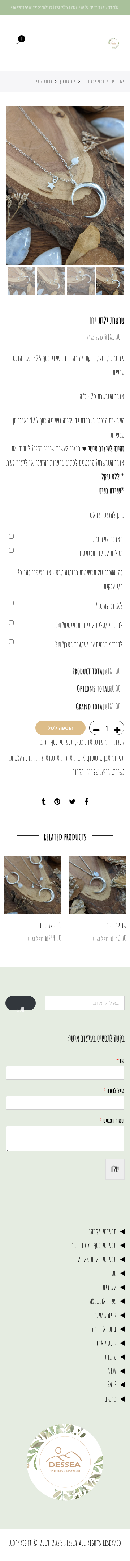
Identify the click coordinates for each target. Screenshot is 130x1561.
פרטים (110, 1398)
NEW (112, 1371)
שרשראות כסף (67, 81)
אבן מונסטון (99, 758)
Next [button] (18, 185)
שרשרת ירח (115, 925)
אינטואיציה (49, 758)
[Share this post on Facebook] (86, 802)
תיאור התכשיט (112, 1120)
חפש (20, 1007)
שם (120, 1060)
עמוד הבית (118, 81)
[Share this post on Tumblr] (44, 802)
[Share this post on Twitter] (72, 802)
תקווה (78, 771)
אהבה (80, 758)
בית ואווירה (104, 1328)
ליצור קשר (17, 462)
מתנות (110, 1356)
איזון (67, 758)
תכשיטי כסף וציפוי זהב (93, 1245)
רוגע (105, 771)
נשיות (118, 771)
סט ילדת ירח (48, 925)
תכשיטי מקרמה (102, 1231)
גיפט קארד (106, 1343)
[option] (65, 185)
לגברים (109, 1287)
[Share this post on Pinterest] (57, 802)
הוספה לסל (60, 728)
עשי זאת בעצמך (101, 1301)
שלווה (93, 771)
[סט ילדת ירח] (32, 885)
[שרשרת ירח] (97, 885)
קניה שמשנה (105, 1315)
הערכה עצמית (22, 758)
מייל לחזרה (114, 1090)
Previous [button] (106, 185)
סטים (112, 1273)
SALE (111, 1384)
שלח (115, 1169)
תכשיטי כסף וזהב (93, 81)
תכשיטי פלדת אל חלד (95, 1259)
